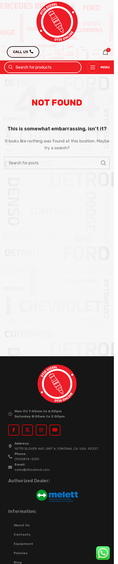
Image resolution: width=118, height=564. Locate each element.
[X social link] (27, 430)
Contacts (22, 534)
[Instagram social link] (41, 430)
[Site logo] (57, 21)
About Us (22, 525)
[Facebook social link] (13, 430)
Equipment (23, 544)
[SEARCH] (103, 163)
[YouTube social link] (54, 430)
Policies (20, 553)
